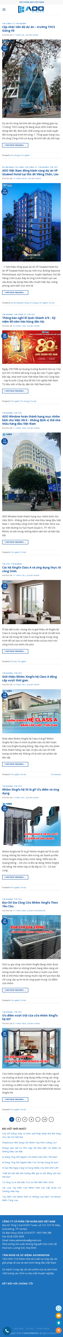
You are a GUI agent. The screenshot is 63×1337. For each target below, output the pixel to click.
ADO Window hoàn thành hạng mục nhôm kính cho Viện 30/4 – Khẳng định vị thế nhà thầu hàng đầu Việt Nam (31, 420)
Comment (56, 774)
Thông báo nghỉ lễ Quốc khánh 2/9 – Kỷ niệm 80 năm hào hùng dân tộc (29, 319)
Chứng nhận (42, 1328)
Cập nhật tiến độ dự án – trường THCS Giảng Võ (28, 29)
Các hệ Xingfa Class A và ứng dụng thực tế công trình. (31, 569)
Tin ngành (20, 23)
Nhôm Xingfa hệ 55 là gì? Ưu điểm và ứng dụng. (30, 791)
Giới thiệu (19, 1328)
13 (44, 1119)
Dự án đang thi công (13, 167)
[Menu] (4, 9)
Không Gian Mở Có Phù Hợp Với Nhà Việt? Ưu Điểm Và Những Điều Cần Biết (31, 1149)
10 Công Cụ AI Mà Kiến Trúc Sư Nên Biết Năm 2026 (28, 1182)
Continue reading (15, 145)
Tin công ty (8, 23)
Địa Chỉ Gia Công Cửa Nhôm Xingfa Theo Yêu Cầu (30, 904)
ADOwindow (39, 910)
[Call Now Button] (7, 1331)
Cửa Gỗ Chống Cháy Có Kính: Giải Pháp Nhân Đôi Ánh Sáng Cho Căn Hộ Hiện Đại (31, 1135)
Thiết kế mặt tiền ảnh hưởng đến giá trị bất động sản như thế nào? (31, 1175)
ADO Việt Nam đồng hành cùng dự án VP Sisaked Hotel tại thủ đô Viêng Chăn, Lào (30, 172)
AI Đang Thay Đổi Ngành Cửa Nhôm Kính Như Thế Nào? (30, 1156)
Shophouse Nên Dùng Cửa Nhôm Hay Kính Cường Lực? (29, 1142)
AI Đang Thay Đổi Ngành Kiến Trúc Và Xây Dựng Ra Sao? (30, 1162)
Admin (35, 35)
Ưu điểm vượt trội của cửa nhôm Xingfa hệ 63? (30, 1017)
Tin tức (54, 167)
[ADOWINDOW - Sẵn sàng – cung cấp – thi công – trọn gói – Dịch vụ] (31, 9)
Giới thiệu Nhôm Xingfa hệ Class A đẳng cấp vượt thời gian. (29, 678)
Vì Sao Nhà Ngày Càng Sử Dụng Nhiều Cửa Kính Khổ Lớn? (30, 1167)
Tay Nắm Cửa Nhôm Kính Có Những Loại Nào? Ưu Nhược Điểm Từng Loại (31, 1198)
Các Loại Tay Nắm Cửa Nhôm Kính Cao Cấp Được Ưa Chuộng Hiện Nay (31, 1189)
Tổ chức (30, 1328)
